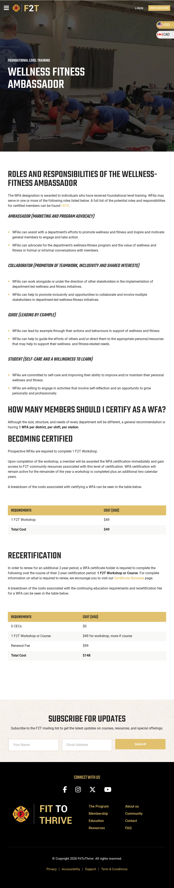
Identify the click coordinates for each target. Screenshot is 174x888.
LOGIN (139, 8)
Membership (98, 814)
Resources (97, 828)
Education (96, 821)
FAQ (128, 828)
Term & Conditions (114, 869)
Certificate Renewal (129, 578)
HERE (65, 206)
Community (134, 814)
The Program (99, 806)
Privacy (51, 869)
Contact (131, 821)
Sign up (140, 744)
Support (90, 869)
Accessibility (71, 869)
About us (132, 806)
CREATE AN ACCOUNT (159, 8)
